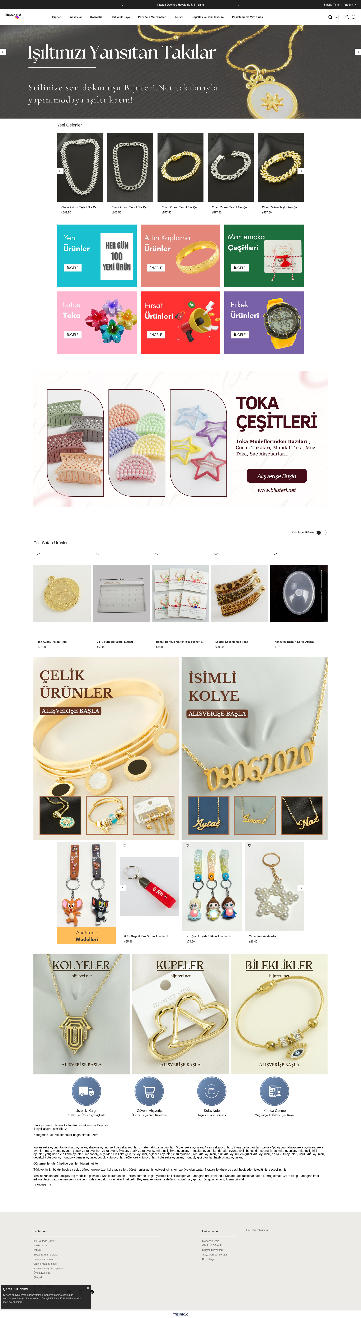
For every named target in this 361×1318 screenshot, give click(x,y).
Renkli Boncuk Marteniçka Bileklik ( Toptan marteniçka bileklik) (180, 641)
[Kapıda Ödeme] (274, 1091)
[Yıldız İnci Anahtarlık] (135, 886)
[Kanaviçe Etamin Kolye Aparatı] (299, 593)
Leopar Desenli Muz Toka (231, 641)
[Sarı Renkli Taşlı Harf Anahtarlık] (198, 886)
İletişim (37, 1250)
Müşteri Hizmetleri (212, 1250)
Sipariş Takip (331, 4)
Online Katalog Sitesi (45, 1263)
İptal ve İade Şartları (44, 1241)
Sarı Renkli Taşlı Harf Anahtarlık (193, 936)
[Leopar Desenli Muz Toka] (239, 593)
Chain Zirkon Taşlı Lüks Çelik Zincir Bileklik (80, 207)
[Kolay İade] (212, 1091)
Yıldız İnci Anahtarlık (124, 936)
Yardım (348, 4)
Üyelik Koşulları (42, 1272)
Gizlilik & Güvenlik (212, 1245)
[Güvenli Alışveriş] (149, 1091)
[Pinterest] (94, 1292)
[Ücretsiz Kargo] (86, 1091)
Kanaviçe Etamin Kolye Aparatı (294, 641)
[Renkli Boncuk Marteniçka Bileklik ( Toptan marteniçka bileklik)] (180, 593)
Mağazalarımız (210, 1241)
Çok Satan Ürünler (303, 532)
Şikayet (37, 1277)
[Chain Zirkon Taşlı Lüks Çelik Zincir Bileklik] (80, 167)
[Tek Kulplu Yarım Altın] (62, 593)
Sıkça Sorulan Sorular (45, 1254)
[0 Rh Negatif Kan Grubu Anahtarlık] (260, 886)
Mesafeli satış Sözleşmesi (48, 1268)
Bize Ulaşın (208, 1259)
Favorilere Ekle (62, 139)
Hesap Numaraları (43, 1259)
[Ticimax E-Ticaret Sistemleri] (180, 1315)
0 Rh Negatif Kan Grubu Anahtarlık (257, 936)
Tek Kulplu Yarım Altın (52, 641)
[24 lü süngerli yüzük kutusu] (121, 593)
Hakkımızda (40, 1245)
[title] (180, 60)
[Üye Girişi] (346, 17)
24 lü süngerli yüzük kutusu (115, 641)
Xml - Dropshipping (257, 1230)
